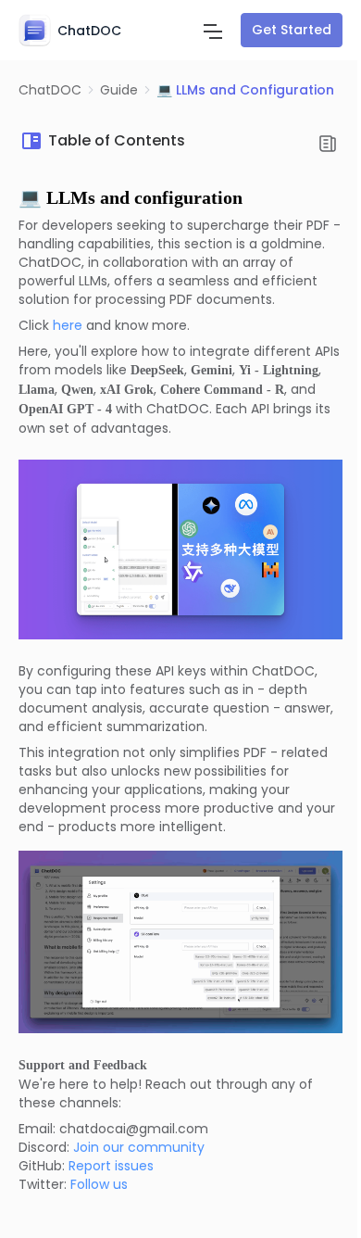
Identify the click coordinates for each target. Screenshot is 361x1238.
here (67, 325)
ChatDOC (50, 90)
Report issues (111, 1165)
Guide (119, 90)
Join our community (139, 1147)
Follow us (99, 1184)
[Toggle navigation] (213, 30)
